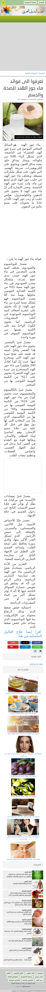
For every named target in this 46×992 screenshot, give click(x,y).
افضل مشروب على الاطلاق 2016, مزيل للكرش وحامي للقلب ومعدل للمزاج (17, 904)
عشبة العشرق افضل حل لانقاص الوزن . (19, 950)
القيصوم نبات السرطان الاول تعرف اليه (19, 941)
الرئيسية (42, 73)
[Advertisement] (23, 47)
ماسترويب (18, 986)
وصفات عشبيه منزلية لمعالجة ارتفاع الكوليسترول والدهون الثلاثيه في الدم (20, 894)
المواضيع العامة (31, 73)
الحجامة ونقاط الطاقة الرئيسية (22, 884)
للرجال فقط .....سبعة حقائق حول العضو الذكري (17, 960)
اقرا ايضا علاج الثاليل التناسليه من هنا (23, 634)
